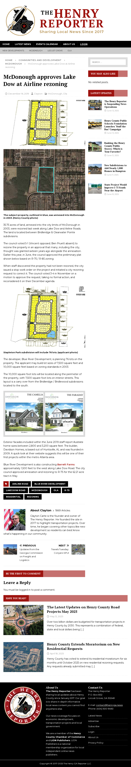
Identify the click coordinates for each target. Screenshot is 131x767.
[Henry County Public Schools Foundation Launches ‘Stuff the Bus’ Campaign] (95, 124)
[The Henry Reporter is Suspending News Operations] (95, 105)
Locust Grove (55, 50)
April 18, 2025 (57, 653)
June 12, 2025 (113, 155)
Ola (70, 50)
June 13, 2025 (113, 110)
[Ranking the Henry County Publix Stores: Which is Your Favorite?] (95, 147)
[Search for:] (108, 62)
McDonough (35, 50)
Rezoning (33, 497)
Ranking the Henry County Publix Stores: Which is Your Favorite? (114, 147)
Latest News (23, 44)
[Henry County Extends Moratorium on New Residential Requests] (23, 657)
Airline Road (20, 484)
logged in (25, 589)
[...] (82, 629)
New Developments (13, 50)
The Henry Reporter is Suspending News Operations (115, 104)
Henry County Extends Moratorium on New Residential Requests (83, 646)
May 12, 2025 (56, 616)
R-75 (66, 490)
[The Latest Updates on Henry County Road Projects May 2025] (23, 620)
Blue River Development (50, 484)
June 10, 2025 (113, 194)
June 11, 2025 (112, 175)
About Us (69, 44)
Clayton (38, 93)
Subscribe (93, 726)
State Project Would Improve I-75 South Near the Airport (115, 187)
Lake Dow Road (15, 490)
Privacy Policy (95, 742)
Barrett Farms (66, 464)
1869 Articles (62, 510)
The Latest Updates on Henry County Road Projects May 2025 (83, 609)
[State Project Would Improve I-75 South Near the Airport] (95, 188)
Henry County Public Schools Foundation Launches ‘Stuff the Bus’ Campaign (115, 125)
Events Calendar (47, 44)
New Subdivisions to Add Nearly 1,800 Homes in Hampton (115, 168)
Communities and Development (40, 60)
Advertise (93, 721)
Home (6, 44)
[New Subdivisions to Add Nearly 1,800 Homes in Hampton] (95, 169)
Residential (13, 497)
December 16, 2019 (18, 93)
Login (84, 44)
